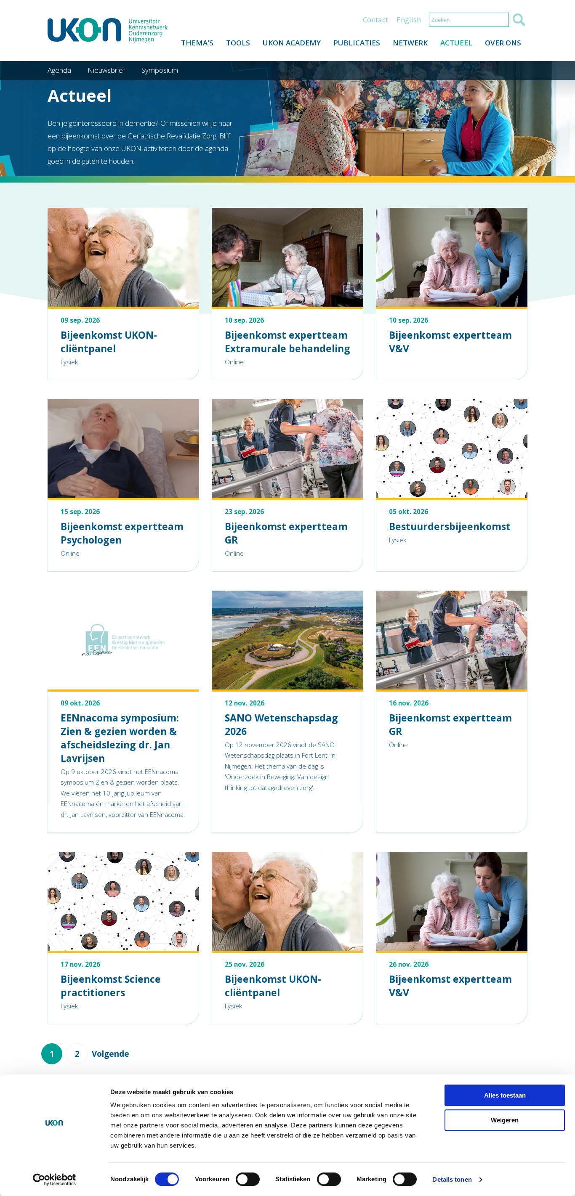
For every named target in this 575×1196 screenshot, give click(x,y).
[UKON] (108, 30)
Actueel (456, 43)
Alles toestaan (505, 1095)
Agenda (59, 70)
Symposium (159, 70)
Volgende (110, 1054)
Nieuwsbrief (106, 70)
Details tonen (451, 1179)
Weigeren (505, 1120)
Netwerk (410, 43)
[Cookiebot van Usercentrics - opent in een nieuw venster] (54, 1179)
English (409, 19)
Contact (375, 19)
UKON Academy (292, 43)
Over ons (503, 43)
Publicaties (356, 43)
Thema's (197, 43)
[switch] (248, 1179)
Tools (238, 43)
